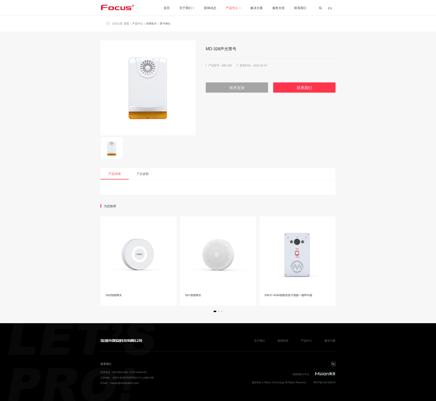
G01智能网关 (193, 295)
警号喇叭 (165, 23)
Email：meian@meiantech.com (119, 383)
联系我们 (300, 7)
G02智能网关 (114, 295)
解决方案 (257, 7)
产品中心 (232, 7)
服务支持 (278, 7)
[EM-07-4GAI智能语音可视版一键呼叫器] (298, 254)
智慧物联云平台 (301, 374)
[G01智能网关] (218, 254)
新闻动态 (210, 7)
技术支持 (236, 87)
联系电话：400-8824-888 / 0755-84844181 (123, 372)
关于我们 (185, 7)
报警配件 (151, 23)
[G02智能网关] (139, 254)
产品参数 (143, 173)
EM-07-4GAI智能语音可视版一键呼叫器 (288, 295)
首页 (167, 7)
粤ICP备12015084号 (325, 382)
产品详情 (114, 173)
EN (330, 8)
